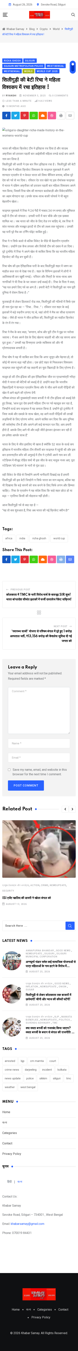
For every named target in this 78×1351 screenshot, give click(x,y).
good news (63, 950)
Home (6, 1112)
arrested (10, 1061)
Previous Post (20, 589)
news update (13, 1078)
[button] (65, 809)
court (52, 1061)
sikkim (43, 1078)
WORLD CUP (59, 538)
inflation (32, 986)
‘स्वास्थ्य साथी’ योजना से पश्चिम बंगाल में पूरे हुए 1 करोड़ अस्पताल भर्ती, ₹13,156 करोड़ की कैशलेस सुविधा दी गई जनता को (41, 636)
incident (47, 1069)
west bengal (27, 1087)
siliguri (49, 953)
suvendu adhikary (38, 1023)
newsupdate (58, 885)
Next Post (60, 626)
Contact (7, 1143)
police (30, 1078)
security (8, 890)
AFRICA (8, 538)
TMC (55, 1023)
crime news (12, 1069)
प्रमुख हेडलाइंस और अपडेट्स (15, 885)
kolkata (62, 1069)
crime (44, 885)
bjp (57, 1016)
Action (35, 885)
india (22, 538)
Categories (9, 1133)
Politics (64, 1019)
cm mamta (37, 1061)
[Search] (73, 15)
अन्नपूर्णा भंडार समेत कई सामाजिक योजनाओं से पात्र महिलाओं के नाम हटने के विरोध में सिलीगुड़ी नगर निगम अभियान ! (51, 966)
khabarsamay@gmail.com (27, 1224)
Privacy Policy (11, 1154)
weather (10, 1087)
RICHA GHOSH (39, 538)
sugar (30, 989)
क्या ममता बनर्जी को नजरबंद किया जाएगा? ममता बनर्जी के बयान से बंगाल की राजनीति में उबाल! (49, 1032)
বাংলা (4, 1122)
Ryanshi (11, 95)
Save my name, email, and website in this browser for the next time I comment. (40, 772)
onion (62, 986)
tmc (68, 1078)
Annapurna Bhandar (40, 950)
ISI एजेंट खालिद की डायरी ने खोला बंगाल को (26, 898)
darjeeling (31, 1069)
